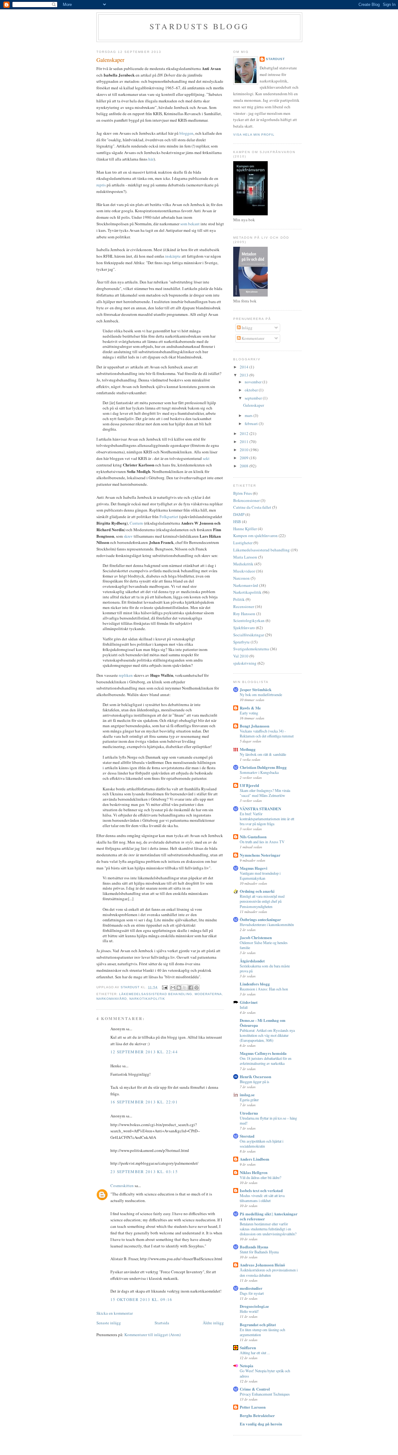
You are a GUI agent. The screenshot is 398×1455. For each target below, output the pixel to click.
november (253, 382)
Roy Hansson (244, 613)
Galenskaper (253, 405)
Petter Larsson (253, 1407)
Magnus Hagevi (253, 868)
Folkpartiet (169, 516)
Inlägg (246, 327)
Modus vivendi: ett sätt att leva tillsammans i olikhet (262, 1198)
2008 (244, 466)
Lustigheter (242, 542)
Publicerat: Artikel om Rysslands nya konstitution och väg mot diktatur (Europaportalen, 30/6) (267, 1035)
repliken (126, 675)
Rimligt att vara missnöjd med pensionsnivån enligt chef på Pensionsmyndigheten (262, 901)
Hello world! (249, 1311)
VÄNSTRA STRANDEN (260, 809)
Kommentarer (252, 338)
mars (249, 415)
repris (101, 185)
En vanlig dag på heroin (261, 1424)
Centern (137, 523)
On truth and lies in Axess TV (262, 841)
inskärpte (173, 256)
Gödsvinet (248, 1002)
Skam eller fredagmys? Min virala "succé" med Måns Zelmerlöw (265, 793)
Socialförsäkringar (248, 635)
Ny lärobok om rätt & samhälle (263, 754)
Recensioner (243, 606)
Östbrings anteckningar (260, 919)
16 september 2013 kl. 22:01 (144, 1102)
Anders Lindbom (254, 1159)
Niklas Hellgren (253, 1172)
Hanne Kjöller (245, 528)
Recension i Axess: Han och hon (264, 988)
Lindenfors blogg (255, 984)
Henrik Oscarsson (255, 1076)
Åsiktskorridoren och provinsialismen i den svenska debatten (269, 1272)
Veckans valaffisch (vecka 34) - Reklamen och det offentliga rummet (267, 733)
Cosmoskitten (122, 1185)
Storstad (247, 1136)
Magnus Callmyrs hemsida (263, 1053)
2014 (244, 367)
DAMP (238, 514)
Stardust (275, 59)
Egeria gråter (249, 1099)
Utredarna (249, 1113)
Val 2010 (240, 656)
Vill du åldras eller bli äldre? (260, 1177)
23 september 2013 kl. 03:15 (144, 1171)
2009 (244, 458)
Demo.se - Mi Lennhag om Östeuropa (262, 1022)
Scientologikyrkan (249, 620)
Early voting (249, 712)
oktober (252, 390)
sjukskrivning (245, 663)
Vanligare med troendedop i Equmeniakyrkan (260, 876)
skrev (129, 536)
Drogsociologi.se (254, 1306)
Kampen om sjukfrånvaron (255, 535)
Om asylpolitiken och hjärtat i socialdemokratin (261, 1144)
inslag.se (247, 1094)
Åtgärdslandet (252, 961)
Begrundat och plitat (258, 1324)
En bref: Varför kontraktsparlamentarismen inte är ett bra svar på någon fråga (267, 818)
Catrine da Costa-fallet (252, 507)
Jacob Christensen (256, 937)
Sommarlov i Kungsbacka (259, 772)
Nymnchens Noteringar (260, 855)
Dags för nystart (252, 1293)
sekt (206, 458)
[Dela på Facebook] (190, 988)
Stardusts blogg (199, 26)
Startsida (162, 1323)
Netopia (246, 1365)
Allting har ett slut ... (255, 1352)
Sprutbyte (241, 642)
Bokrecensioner (246, 500)
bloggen (186, 133)
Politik (239, 599)
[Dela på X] (185, 988)
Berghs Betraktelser (257, 1415)
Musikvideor (244, 571)
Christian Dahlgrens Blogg (263, 767)
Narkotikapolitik (147, 998)
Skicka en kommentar (114, 1313)
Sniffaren (248, 1347)
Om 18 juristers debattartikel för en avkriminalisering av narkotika (265, 1061)
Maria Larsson (245, 557)
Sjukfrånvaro (244, 627)
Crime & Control (255, 1389)
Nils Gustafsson (253, 837)
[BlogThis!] (179, 988)
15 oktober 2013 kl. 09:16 (141, 1299)
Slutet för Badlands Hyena (259, 1251)
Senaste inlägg (108, 1323)
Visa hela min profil (254, 134)
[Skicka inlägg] (164, 987)
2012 (244, 433)
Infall (244, 1007)
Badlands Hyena (254, 1247)
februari (252, 423)
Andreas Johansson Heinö (262, 1265)
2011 (244, 441)
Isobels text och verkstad (261, 1190)
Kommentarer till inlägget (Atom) (152, 1334)
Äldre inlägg (213, 1323)
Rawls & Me (250, 708)
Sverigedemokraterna (251, 649)
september (254, 398)
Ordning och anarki (257, 891)
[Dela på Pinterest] (196, 988)
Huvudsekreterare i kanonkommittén (267, 924)
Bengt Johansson (254, 726)
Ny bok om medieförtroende (261, 694)
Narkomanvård (111, 998)
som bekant (190, 224)
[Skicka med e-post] (173, 988)
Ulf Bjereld (249, 785)
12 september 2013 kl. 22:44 (144, 1052)
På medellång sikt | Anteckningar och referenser (269, 1216)
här (151, 159)
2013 (244, 375)
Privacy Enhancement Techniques (265, 1394)
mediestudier (251, 1288)
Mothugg (248, 749)
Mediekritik (243, 564)
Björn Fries (242, 493)
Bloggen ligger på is (254, 1081)
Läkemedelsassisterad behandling (155, 994)
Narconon (241, 578)
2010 (244, 449)
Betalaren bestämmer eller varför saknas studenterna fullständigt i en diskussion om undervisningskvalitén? (268, 1228)
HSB (237, 521)
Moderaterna (208, 994)
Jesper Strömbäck (255, 689)
